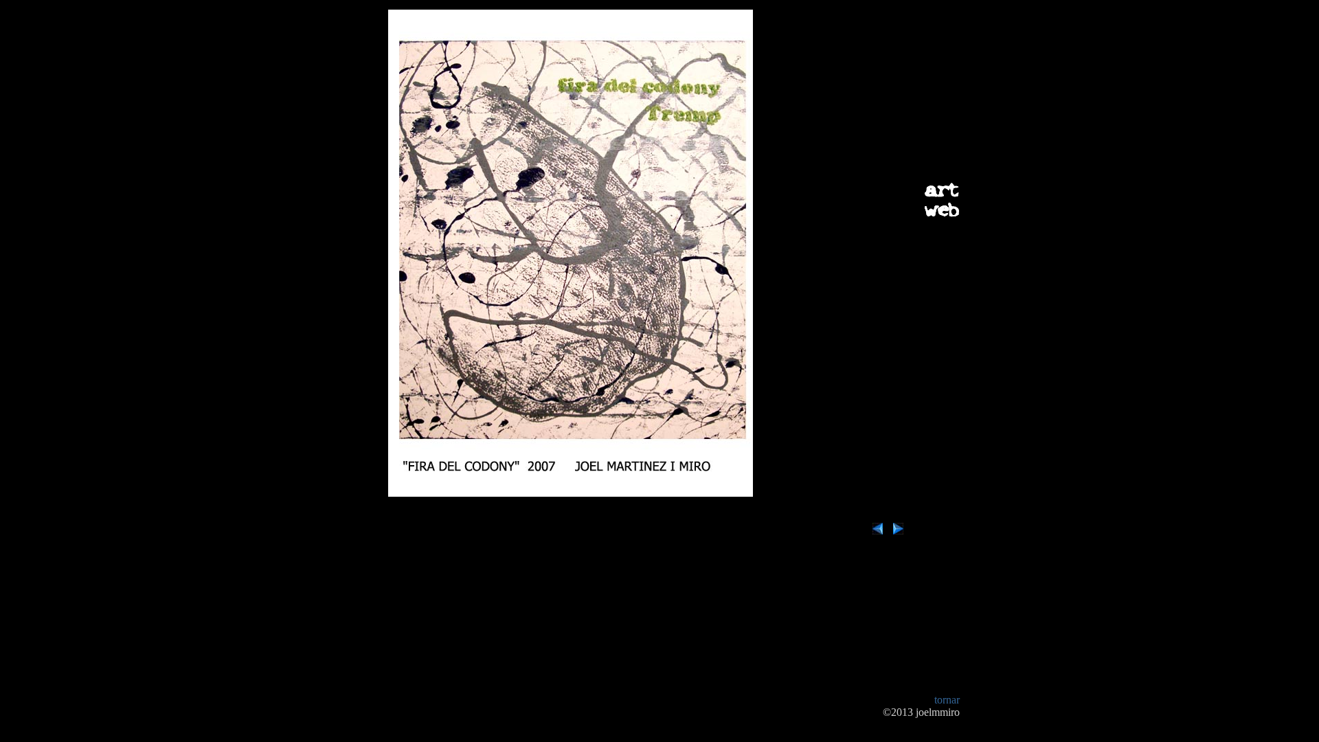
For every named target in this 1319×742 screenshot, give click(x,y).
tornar (947, 700)
